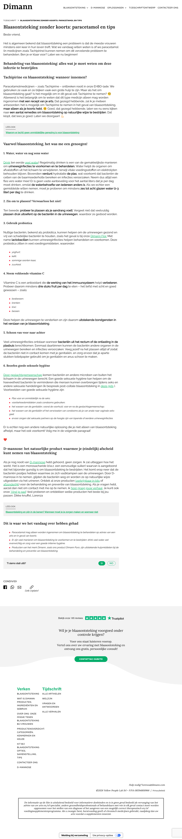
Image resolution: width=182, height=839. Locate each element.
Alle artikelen (51, 694)
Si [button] (102, 563)
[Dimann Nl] (24, 6)
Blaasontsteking (74, 8)
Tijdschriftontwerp (142, 8)
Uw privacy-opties (103, 835)
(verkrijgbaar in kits (87, 480)
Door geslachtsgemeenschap (22, 375)
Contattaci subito (91, 659)
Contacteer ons (168, 8)
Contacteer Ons (27, 763)
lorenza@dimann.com (153, 785)
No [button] (111, 563)
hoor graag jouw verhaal (86, 488)
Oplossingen (115, 8)
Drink (6, 162)
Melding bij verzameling (74, 835)
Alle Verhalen (51, 712)
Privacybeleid (159, 790)
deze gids (107, 386)
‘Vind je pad (18, 491)
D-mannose (98, 8)
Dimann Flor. (99, 236)
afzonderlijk (11, 484)
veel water (31, 162)
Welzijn (47, 699)
